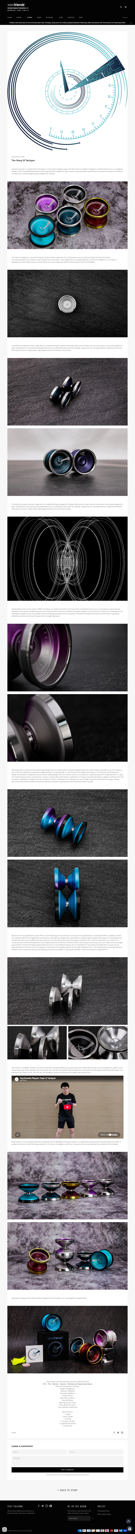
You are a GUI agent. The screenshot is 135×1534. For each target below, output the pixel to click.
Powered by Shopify (26, 1530)
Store (19, 17)
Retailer (71, 17)
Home (9, 17)
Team (61, 17)
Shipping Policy (103, 1511)
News (39, 17)
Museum (49, 17)
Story (29, 17)
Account (125, 17)
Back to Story (68, 1490)
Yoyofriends (16, 1530)
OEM (80, 17)
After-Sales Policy (104, 1514)
